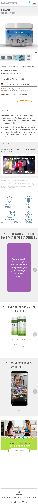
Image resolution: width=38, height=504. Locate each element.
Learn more (19, 451)
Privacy (9, 497)
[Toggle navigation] (34, 3)
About (20, 497)
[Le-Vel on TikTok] (26, 502)
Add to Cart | (19, 339)
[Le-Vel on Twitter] (15, 502)
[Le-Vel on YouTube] (22, 502)
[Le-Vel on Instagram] (19, 502)
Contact (14, 497)
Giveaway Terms (31, 497)
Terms (4, 497)
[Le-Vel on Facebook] (11, 502)
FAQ (24, 497)
